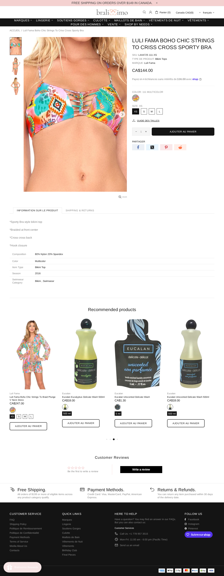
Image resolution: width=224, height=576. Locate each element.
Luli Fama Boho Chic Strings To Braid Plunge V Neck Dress (32, 398)
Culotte (66, 532)
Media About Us (18, 546)
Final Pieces (69, 554)
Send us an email (129, 545)
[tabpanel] (33, 378)
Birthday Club (69, 550)
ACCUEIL (15, 30)
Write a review (141, 469)
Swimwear (48, 281)
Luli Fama (149, 63)
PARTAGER (138, 141)
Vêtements (68, 546)
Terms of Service (19, 541)
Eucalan (66, 393)
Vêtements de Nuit (72, 541)
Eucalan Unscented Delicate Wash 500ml (188, 397)
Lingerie (66, 524)
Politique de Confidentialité (24, 532)
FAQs (172, 519)
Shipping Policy (18, 524)
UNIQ (65, 407)
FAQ (12, 519)
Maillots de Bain (71, 537)
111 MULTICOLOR (135, 98)
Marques (67, 519)
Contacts (14, 550)
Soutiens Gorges (71, 528)
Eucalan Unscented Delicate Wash (132, 397)
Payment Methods (20, 537)
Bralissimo (112, 12)
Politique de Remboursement (26, 528)
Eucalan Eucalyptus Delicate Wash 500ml (83, 397)
